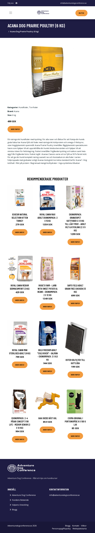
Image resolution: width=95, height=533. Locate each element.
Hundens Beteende (20, 500)
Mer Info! (15, 129)
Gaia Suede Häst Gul (47, 418)
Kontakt (75, 525)
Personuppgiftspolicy (61, 528)
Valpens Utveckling (20, 505)
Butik (81, 13)
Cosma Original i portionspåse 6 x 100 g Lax (75, 421)
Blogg (14, 509)
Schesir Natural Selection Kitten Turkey (20, 217)
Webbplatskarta (80, 528)
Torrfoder (33, 107)
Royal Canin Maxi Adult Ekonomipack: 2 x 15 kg (48, 217)
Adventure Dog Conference (24, 495)
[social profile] (16, 3)
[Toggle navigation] (11, 13)
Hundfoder (23, 107)
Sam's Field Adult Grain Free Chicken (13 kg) (75, 288)
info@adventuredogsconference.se (73, 3)
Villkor (84, 525)
